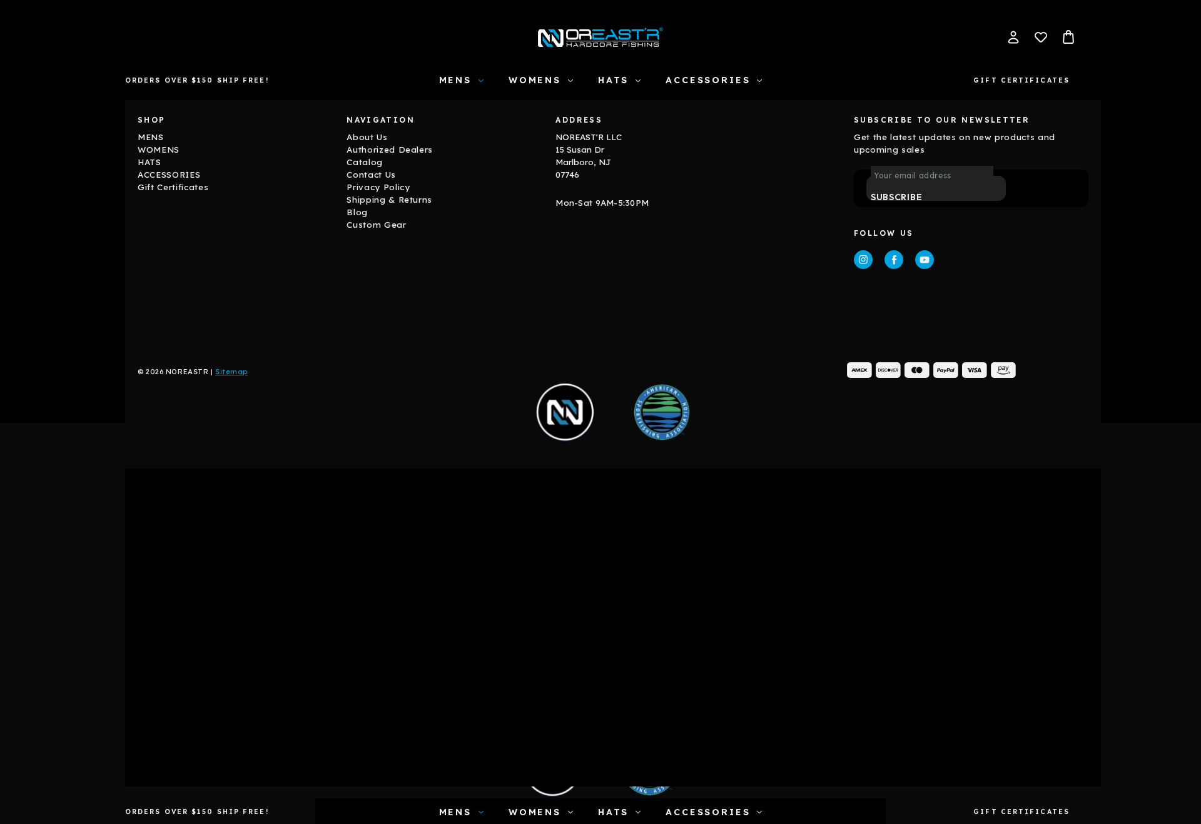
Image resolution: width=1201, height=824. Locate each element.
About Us (367, 137)
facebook (893, 259)
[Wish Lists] (1041, 37)
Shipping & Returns (389, 200)
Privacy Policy (378, 187)
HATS (613, 80)
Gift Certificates (1021, 80)
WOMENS (535, 80)
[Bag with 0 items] (1068, 37)
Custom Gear (376, 225)
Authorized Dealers (390, 150)
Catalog (365, 162)
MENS (455, 80)
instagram (863, 259)
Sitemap (231, 371)
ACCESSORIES (708, 80)
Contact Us (371, 175)
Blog (357, 212)
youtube (924, 259)
